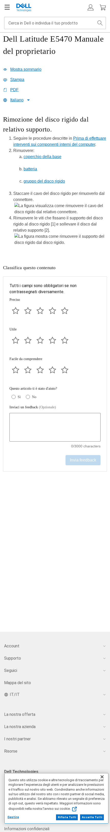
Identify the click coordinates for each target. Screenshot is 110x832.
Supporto (12, 658)
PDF (14, 90)
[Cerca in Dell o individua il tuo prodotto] (100, 23)
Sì (19, 397)
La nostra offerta (19, 714)
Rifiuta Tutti (67, 817)
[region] (55, 182)
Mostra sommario (25, 69)
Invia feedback (83, 460)
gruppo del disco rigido (44, 181)
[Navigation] (7, 7)
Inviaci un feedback (32, 407)
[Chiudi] (102, 776)
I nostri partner (17, 738)
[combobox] (55, 23)
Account (11, 646)
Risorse (10, 751)
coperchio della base (42, 156)
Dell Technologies (21, 771)
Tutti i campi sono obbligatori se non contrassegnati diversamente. (42, 288)
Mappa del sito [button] (17, 682)
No (34, 397)
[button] (90, 7)
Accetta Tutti (92, 817)
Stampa (17, 79)
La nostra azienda (20, 726)
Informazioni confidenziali (26, 828)
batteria (30, 169)
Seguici (10, 670)
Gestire (13, 817)
